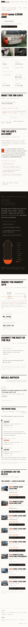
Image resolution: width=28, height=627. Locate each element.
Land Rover (10, 614)
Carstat (3, 617)
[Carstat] (5, 1)
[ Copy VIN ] (14, 117)
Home (12, 1)
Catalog (17, 1)
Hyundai (3, 612)
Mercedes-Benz (12, 612)
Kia (7, 612)
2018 (4, 9)
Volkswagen (3, 614)
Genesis (24, 612)
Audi (21, 612)
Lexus (19, 7)
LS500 (24, 7)
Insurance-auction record (8, 7)
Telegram (21, 623)
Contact (22, 1)
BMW (17, 612)
